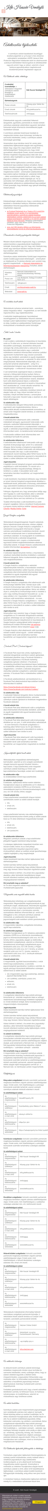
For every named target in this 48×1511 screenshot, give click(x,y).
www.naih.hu (22, 292)
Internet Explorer (37, 506)
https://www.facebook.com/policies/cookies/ (20, 689)
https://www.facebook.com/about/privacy (19, 687)
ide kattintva (25, 547)
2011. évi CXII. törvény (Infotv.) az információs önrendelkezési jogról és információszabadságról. (26, 228)
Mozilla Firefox (15, 509)
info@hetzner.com (26, 1349)
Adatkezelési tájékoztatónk (12, 1508)
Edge (24, 509)
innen (32, 627)
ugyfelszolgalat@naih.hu (26, 287)
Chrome (6, 509)
